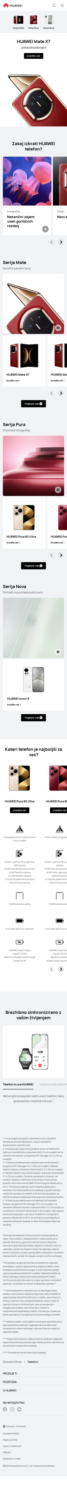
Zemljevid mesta (11, 1433)
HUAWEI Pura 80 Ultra (21, 536)
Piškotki (7, 1452)
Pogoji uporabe (10, 1439)
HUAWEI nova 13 (18, 698)
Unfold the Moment (33, 48)
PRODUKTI (10, 1373)
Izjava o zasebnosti (12, 1446)
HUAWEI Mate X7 (33, 41)
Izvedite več (33, 56)
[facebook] (5, 1410)
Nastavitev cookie (12, 1458)
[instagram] (12, 1410)
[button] (54, 5)
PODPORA (10, 1382)
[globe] (4, 1426)
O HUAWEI (9, 1390)
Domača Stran (12, 1362)
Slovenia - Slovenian (16, 1426)
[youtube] (19, 1410)
